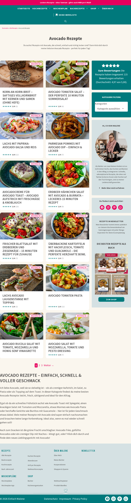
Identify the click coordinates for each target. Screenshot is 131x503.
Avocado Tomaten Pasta (65, 295)
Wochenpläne (7, 481)
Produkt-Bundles (60, 485)
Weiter (49, 365)
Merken (36, 63)
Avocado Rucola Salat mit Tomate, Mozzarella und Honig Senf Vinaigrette (21, 347)
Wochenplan (60, 8)
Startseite (24, 8)
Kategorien (101, 103)
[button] (65, 21)
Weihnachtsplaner (61, 481)
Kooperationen (60, 464)
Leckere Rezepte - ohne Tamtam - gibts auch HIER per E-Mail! (65, 2)
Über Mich (107, 8)
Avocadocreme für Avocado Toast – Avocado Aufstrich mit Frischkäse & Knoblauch (21, 197)
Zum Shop (111, 299)
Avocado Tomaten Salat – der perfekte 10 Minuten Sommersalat (66, 95)
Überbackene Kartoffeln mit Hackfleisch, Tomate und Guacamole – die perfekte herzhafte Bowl (67, 249)
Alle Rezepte (13, 28)
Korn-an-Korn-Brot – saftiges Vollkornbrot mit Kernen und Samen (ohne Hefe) (19, 97)
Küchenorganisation (35, 485)
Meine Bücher (59, 460)
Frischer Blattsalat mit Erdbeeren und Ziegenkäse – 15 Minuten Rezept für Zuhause (20, 249)
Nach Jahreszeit (8, 469)
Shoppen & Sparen (61, 469)
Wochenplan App (8, 485)
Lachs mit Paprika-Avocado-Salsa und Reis (19, 145)
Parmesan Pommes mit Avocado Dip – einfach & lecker (65, 147)
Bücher (30, 481)
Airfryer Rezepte (34, 465)
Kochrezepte (39, 8)
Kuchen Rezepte (34, 456)
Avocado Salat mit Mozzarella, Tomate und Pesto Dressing (66, 347)
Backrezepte (77, 8)
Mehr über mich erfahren (113, 188)
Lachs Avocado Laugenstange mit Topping (16, 299)
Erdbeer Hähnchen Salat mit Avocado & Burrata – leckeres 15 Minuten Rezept (66, 197)
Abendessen (32, 460)
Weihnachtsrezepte (35, 469)
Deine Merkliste (67, 15)
